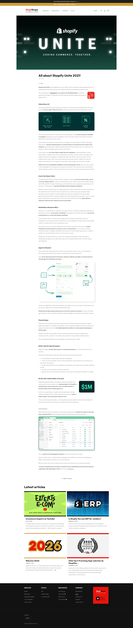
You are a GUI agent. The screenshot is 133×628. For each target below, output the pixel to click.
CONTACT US (79, 596)
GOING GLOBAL (45, 594)
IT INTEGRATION (45, 596)
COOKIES (78, 599)
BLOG (77, 594)
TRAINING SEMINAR (29, 596)
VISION (26, 591)
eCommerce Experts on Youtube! (40, 519)
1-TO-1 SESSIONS (28, 599)
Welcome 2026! (32, 561)
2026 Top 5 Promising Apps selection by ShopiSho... (86, 562)
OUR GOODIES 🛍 (62, 599)
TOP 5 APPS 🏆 (62, 594)
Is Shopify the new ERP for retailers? (85, 519)
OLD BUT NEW (27, 602)
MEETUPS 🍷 (61, 596)
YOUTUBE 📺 (61, 591)
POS (42, 591)
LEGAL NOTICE (79, 602)
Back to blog (67, 478)
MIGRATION (27, 594)
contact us (70, 469)
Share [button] (41, 83)
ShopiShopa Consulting (32, 623)
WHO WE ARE (79, 591)
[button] (46, 10)
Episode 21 (53, 93)
